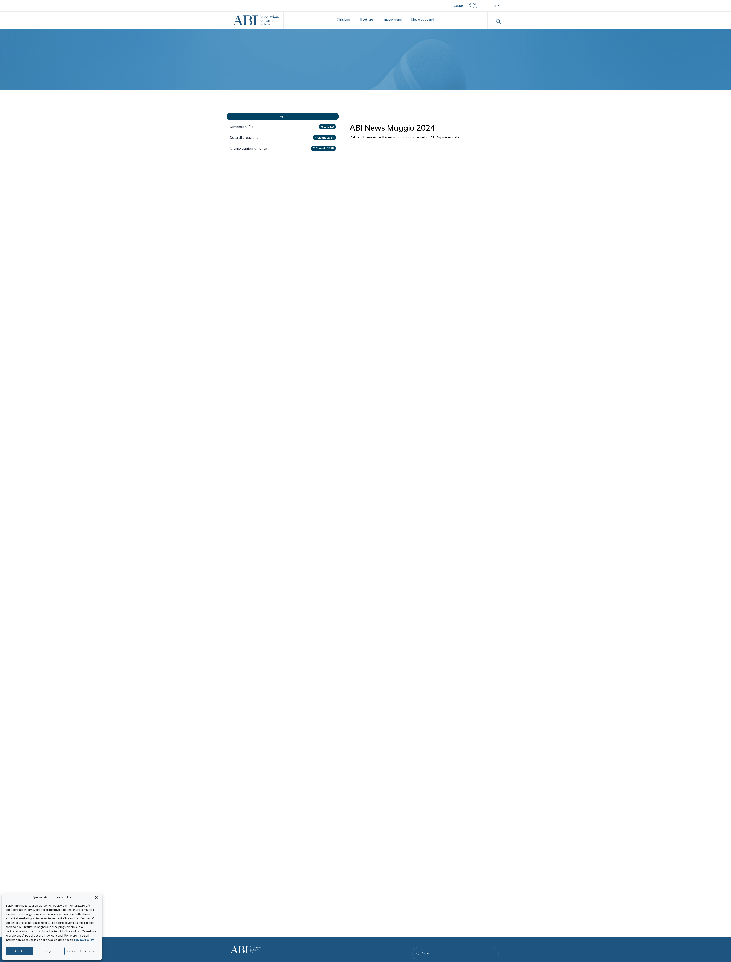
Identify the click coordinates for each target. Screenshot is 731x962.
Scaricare (283, 116)
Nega (48, 951)
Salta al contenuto (21, 5)
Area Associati (475, 5)
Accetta (19, 951)
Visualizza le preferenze (81, 951)
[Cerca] (417, 953)
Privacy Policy (84, 940)
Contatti (459, 6)
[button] (96, 897)
